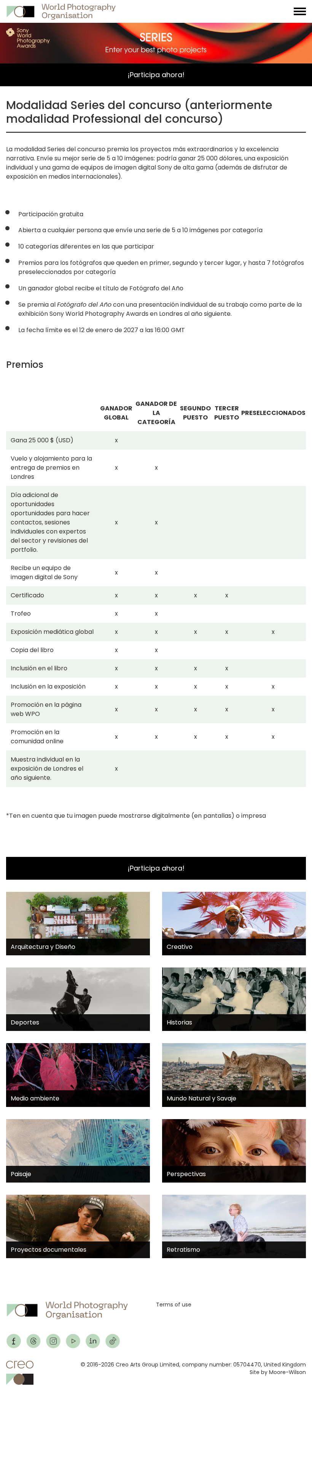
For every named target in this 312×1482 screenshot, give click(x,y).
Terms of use (173, 1304)
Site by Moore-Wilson (278, 1372)
